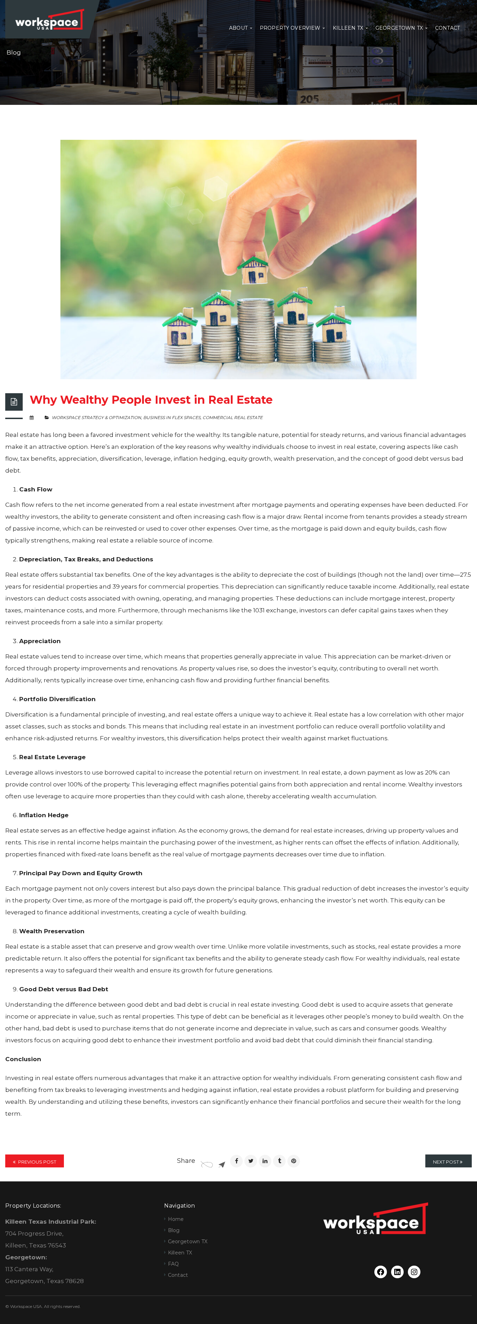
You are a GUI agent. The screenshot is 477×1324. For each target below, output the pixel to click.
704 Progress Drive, (34, 1233)
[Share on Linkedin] (265, 1161)
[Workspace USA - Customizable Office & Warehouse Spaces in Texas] (49, 18)
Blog (174, 1230)
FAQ (173, 1264)
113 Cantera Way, (29, 1269)
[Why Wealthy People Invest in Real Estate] (238, 259)
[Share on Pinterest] (293, 1161)
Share (186, 1161)
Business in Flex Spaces (171, 417)
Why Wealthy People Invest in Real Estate (151, 399)
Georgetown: (26, 1257)
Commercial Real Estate (233, 417)
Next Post (446, 1162)
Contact (178, 1275)
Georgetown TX (188, 1241)
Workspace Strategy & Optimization (96, 417)
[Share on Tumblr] (279, 1161)
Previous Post (36, 1162)
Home (176, 1219)
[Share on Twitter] (250, 1161)
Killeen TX (180, 1253)
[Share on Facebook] (236, 1161)
